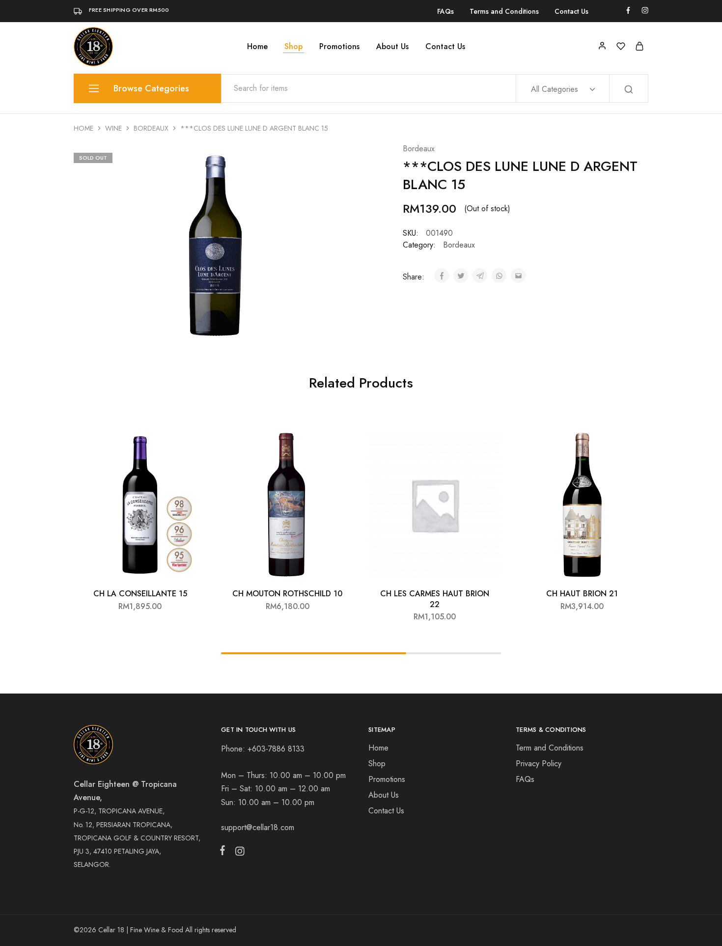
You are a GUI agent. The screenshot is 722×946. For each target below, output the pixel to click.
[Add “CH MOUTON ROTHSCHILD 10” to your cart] (339, 441)
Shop (293, 46)
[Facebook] (224, 852)
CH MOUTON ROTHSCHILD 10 (287, 593)
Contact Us (571, 11)
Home (257, 46)
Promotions (339, 46)
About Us (392, 46)
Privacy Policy (538, 763)
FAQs (445, 11)
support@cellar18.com (257, 827)
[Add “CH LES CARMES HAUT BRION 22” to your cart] (486, 441)
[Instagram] (238, 853)
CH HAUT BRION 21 (582, 593)
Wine (113, 128)
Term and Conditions (549, 747)
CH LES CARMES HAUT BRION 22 (434, 599)
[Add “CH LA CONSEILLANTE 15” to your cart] (191, 441)
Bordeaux (151, 128)
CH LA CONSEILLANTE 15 (140, 593)
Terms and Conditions (504, 11)
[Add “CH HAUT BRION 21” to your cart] (633, 441)
